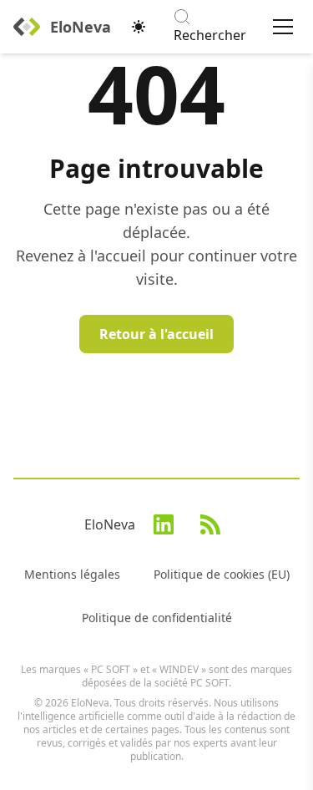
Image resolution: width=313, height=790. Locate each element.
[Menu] (283, 27)
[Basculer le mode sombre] (139, 27)
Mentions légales (72, 574)
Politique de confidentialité (157, 617)
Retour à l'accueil (156, 334)
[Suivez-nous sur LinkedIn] (163, 524)
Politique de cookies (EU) (222, 574)
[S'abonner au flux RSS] (210, 524)
